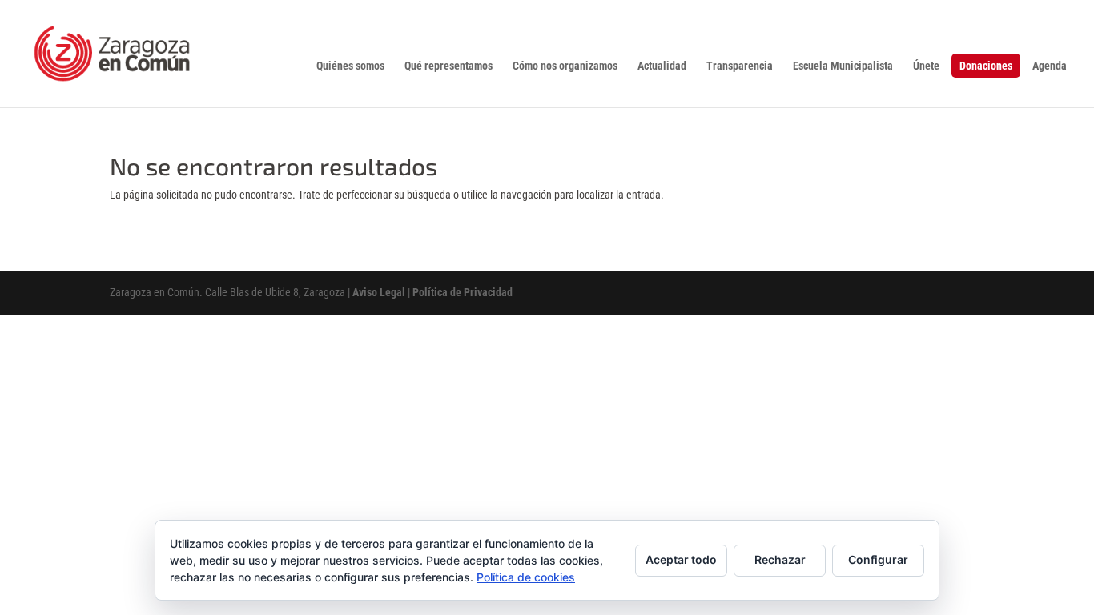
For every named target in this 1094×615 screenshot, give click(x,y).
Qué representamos (448, 66)
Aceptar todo (681, 559)
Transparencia (739, 66)
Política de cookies (526, 577)
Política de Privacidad (462, 292)
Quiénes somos (350, 66)
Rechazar (780, 559)
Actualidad (661, 66)
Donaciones (985, 65)
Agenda (1049, 66)
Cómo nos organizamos (565, 66)
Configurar (878, 559)
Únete (926, 66)
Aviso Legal (378, 292)
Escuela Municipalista (843, 66)
